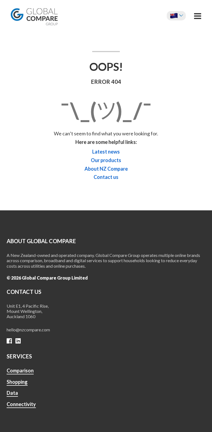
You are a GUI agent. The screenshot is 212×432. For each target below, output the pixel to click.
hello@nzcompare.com (28, 329)
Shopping (17, 382)
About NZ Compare (106, 169)
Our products (106, 160)
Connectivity (21, 404)
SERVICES (19, 356)
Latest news (106, 152)
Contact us (106, 177)
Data (12, 393)
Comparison (20, 370)
